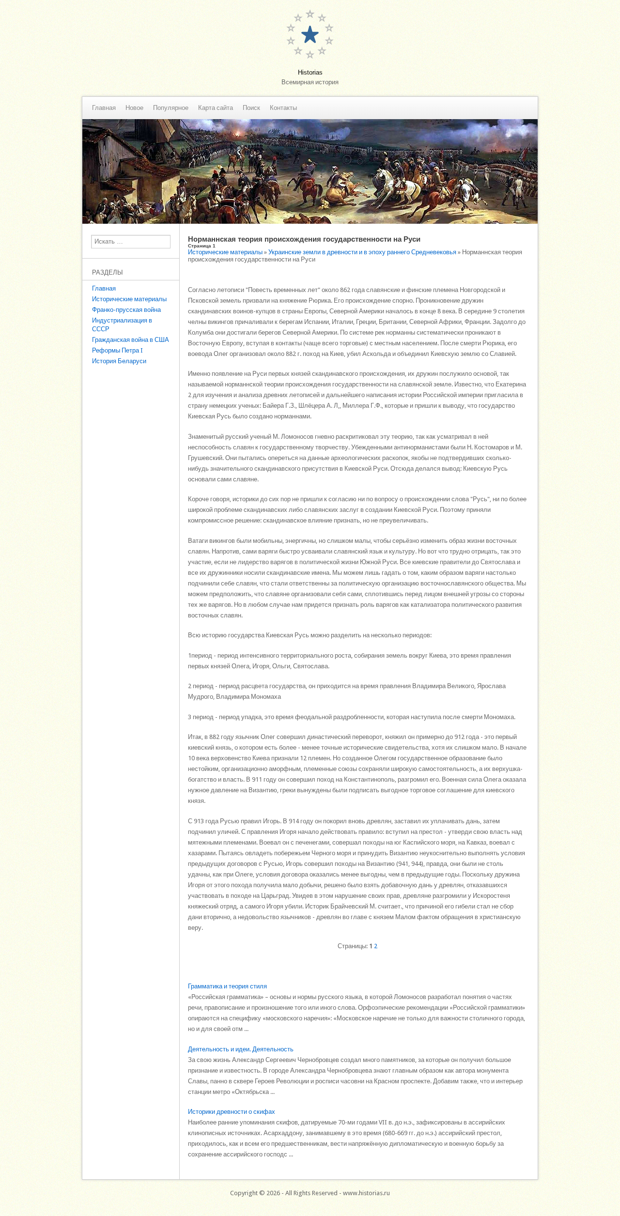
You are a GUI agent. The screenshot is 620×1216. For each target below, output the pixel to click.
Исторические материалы (129, 299)
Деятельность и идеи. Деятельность (241, 1049)
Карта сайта (215, 108)
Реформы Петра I (117, 350)
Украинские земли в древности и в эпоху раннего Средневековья (362, 252)
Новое (134, 108)
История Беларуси (119, 361)
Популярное (170, 108)
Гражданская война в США (130, 339)
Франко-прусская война (126, 309)
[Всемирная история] (310, 221)
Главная (104, 108)
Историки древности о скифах (231, 1111)
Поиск (251, 108)
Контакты (283, 108)
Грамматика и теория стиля (227, 986)
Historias (310, 72)
